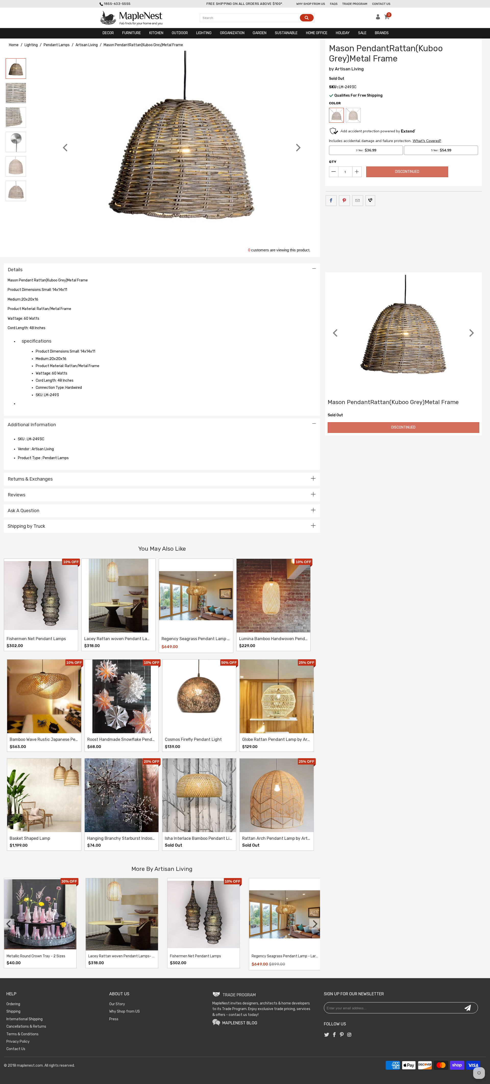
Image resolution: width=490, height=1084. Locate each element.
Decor (108, 33)
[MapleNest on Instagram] (349, 1035)
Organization (232, 33)
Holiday (343, 33)
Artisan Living (349, 68)
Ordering (13, 1004)
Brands (382, 33)
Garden (259, 33)
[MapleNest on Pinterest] (342, 1035)
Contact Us (381, 4)
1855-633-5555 (117, 4)
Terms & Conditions (22, 1034)
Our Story (117, 1004)
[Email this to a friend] (357, 200)
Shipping (13, 1011)
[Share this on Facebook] (331, 200)
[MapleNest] (136, 18)
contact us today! (244, 1015)
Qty (332, 162)
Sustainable (286, 33)
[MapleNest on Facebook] (334, 1035)
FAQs (334, 4)
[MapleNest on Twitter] (327, 1035)
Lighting (204, 33)
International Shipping (24, 1019)
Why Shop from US (124, 1011)
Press (113, 1019)
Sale (362, 33)
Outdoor (180, 33)
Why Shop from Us (310, 4)
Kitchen (156, 33)
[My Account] (378, 18)
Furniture (131, 33)
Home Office (316, 33)
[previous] (66, 147)
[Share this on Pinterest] (344, 200)
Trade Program (354, 4)
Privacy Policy (18, 1041)
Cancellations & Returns (26, 1026)
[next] (297, 147)
